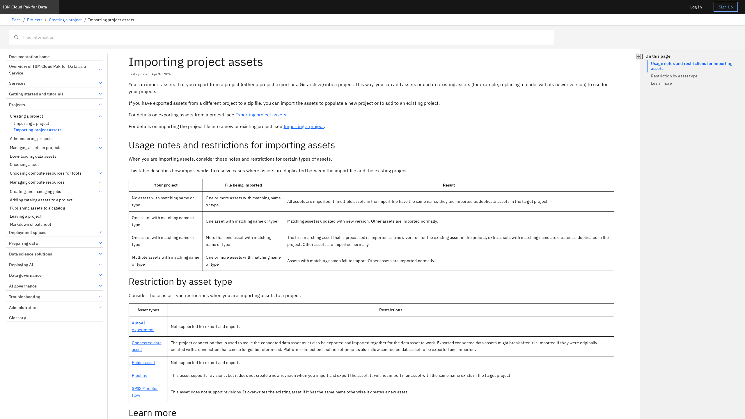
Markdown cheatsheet (30, 224)
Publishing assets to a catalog (37, 208)
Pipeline (139, 375)
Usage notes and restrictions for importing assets (691, 66)
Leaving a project (26, 216)
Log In (696, 7)
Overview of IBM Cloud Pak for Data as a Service (47, 70)
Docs (16, 19)
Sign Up (726, 7)
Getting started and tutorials (36, 94)
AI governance (23, 286)
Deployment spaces (27, 232)
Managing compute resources (37, 182)
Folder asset (143, 362)
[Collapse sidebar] (639, 56)
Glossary (17, 317)
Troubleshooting (24, 296)
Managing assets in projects (35, 147)
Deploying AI (21, 264)
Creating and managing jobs (35, 191)
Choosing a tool (24, 164)
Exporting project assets (260, 115)
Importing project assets (37, 129)
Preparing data (23, 243)
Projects (34, 19)
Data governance (25, 275)
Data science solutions (30, 254)
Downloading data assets (33, 156)
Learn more (661, 83)
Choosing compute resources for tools (45, 173)
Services (17, 83)
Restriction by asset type (674, 76)
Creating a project (65, 19)
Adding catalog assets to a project (41, 200)
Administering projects (31, 138)
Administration (23, 307)
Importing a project (31, 123)
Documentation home (29, 56)
